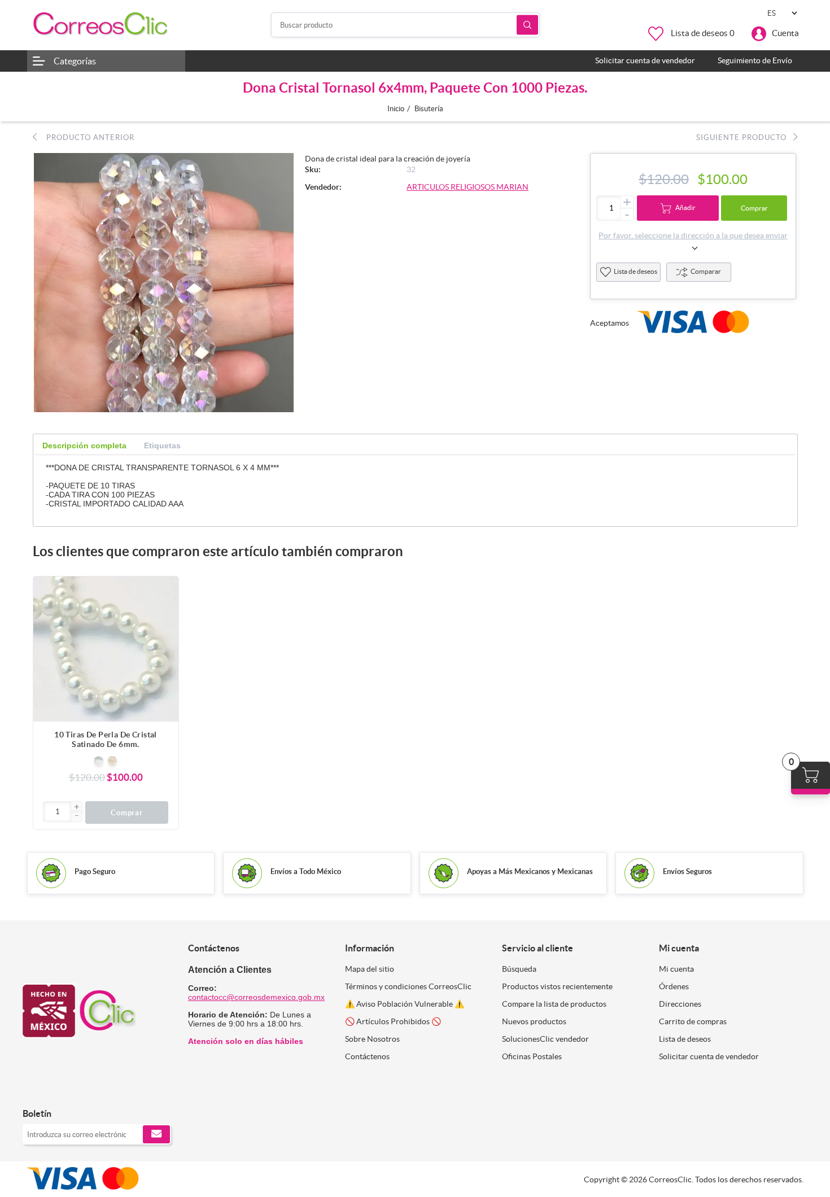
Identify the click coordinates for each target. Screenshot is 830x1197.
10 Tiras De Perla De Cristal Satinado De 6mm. (105, 739)
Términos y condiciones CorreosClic (408, 986)
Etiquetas (162, 445)
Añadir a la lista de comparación (164, 613)
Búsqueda (527, 25)
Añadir (685, 207)
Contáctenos (367, 1056)
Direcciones (680, 1003)
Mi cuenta (676, 968)
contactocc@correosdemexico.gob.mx (256, 997)
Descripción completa (84, 445)
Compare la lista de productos (554, 1003)
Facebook (35, 1090)
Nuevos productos (534, 1021)
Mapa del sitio (369, 968)
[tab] (84, 445)
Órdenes (674, 986)
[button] (76, 807)
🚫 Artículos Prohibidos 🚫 (393, 1021)
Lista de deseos (635, 271)
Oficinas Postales (532, 1056)
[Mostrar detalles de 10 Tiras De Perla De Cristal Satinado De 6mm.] (105, 649)
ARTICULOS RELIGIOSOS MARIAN (467, 186)
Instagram (61, 1090)
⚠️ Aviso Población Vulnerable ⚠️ (404, 1003)
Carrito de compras (693, 1021)
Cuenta (785, 33)
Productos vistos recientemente (557, 986)
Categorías (75, 61)
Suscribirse (156, 1134)
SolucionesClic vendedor (545, 1038)
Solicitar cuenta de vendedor (709, 1056)
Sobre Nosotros (372, 1038)
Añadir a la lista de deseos (164, 635)
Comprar (754, 208)
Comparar (706, 271)
